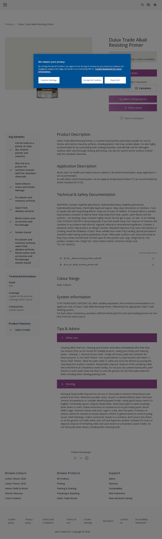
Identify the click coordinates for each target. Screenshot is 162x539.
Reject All (115, 80)
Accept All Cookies (92, 80)
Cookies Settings (49, 80)
